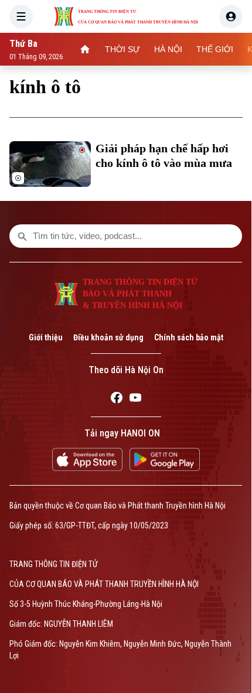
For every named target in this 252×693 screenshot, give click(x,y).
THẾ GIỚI (214, 49)
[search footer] (22, 236)
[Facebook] (116, 399)
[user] (231, 16)
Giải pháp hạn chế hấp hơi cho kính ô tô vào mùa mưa (164, 155)
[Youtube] (135, 399)
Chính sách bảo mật (188, 337)
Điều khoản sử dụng (108, 337)
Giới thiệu (46, 337)
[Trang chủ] (85, 49)
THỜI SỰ (122, 49)
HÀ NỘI (168, 49)
